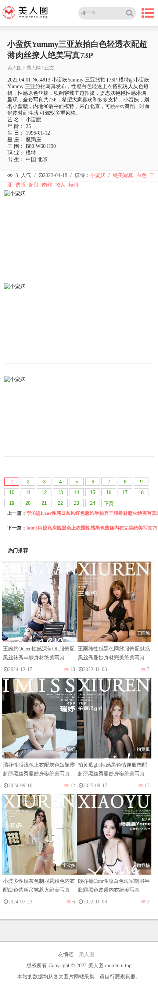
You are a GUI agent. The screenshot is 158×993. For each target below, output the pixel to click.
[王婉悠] (39, 617)
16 (108, 492)
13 (60, 492)
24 (92, 503)
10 (11, 492)
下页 (109, 503)
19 (11, 503)
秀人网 (33, 67)
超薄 (34, 185)
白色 (141, 175)
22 (60, 503)
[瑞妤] (39, 733)
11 (28, 492)
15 (92, 492)
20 (27, 503)
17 (125, 492)
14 (76, 492)
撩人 (60, 185)
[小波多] (39, 850)
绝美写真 (123, 175)
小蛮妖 (97, 175)
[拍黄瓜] (114, 733)
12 (44, 492)
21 (44, 503)
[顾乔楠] (114, 850)
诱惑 (20, 185)
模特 (73, 185)
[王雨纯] (114, 617)
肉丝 (47, 185)
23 (76, 503)
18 (141, 492)
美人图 (14, 67)
